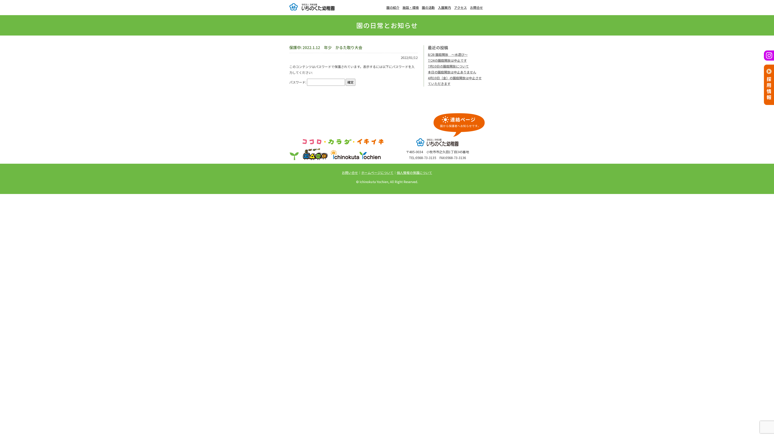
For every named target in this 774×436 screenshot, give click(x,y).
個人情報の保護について (414, 172)
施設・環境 (411, 7)
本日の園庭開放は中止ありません (452, 72)
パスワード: (298, 82)
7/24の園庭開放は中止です (447, 60)
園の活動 (428, 7)
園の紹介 (392, 7)
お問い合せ (350, 172)
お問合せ (476, 7)
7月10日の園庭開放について (448, 66)
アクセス (460, 7)
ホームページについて (377, 172)
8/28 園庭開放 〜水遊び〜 (448, 54)
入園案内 (444, 7)
